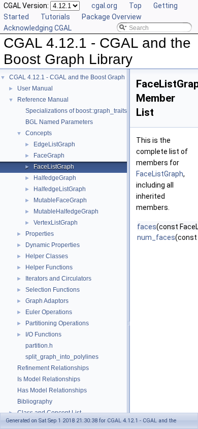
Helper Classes (46, 256)
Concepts (38, 133)
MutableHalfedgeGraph (66, 211)
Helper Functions (49, 267)
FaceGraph (49, 155)
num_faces (156, 237)
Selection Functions (52, 289)
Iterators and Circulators (58, 278)
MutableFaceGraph (60, 200)
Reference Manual (43, 99)
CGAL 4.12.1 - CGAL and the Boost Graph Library (77, 77)
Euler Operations (48, 312)
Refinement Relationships (53, 368)
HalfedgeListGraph (60, 189)
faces (146, 227)
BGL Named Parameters (59, 122)
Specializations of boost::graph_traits (76, 110)
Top (135, 6)
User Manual (35, 88)
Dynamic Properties (52, 245)
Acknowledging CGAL (38, 28)
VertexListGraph (56, 222)
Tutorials (55, 17)
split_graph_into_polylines (61, 356)
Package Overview (112, 17)
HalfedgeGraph (55, 177)
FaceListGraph (54, 166)
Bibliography (34, 401)
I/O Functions (43, 334)
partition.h (39, 345)
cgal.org (104, 6)
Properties (39, 233)
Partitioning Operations (57, 323)
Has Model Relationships (52, 390)
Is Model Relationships (48, 379)
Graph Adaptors (47, 300)
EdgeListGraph (54, 144)
